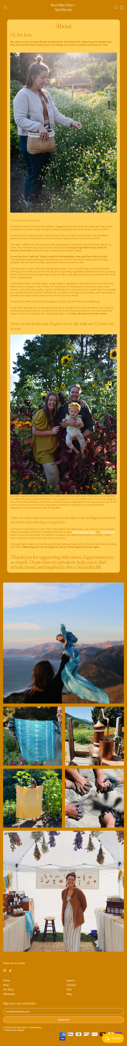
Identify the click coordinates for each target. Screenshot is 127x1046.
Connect (71, 985)
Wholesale (9, 994)
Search (70, 980)
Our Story (8, 989)
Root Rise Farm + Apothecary (63, 7)
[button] (115, 7)
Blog (69, 994)
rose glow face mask (83, 532)
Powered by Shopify (14, 1030)
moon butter (108, 532)
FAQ (69, 989)
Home (6, 980)
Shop (6, 985)
